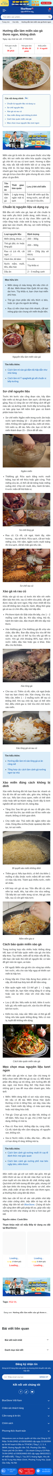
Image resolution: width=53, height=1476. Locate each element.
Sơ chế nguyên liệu (15, 107)
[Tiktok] (26, 1392)
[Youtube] (32, 1392)
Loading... (14, 1258)
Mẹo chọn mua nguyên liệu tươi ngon (23, 123)
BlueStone (29, 1204)
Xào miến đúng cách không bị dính (22, 115)
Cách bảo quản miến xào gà (19, 119)
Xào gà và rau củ (14, 111)
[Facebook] (21, 1392)
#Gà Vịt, (13, 1302)
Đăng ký (44, 1377)
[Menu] (5, 10)
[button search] (49, 16)
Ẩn (26, 98)
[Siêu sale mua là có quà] (26, 140)
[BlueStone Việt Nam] (27, 10)
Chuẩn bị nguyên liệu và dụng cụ (21, 103)
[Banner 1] (26, 3)
